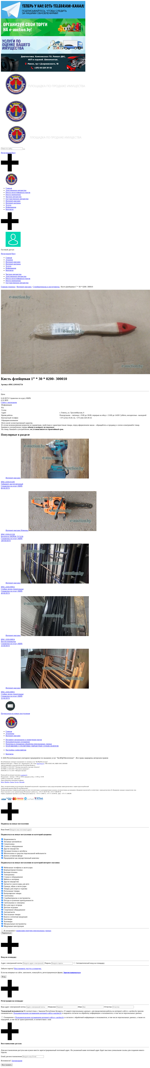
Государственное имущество (17, 199)
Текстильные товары (12, 914)
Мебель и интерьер (11, 879)
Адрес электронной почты (11, 963)
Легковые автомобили (13, 842)
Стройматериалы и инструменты (17, 898)
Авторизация (17, 1061)
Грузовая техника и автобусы (15, 851)
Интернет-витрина (13, 203)
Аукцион (9, 260)
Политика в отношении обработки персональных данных (29, 744)
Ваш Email (5, 830)
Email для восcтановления (11, 1056)
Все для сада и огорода (13, 905)
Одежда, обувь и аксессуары (15, 886)
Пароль (48, 963)
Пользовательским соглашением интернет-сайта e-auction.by (37, 1013)
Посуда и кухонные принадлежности (18, 900)
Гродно (17, 782)
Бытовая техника (10, 872)
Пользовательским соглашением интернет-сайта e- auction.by (39, 1017)
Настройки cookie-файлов (16, 750)
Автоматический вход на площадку (90, 963)
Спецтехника (9, 844)
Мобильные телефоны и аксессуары (18, 868)
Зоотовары (8, 919)
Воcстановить (7, 1065)
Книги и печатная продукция (15, 917)
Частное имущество (13, 197)
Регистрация (6, 153)
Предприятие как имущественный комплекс (21, 858)
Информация (11, 207)
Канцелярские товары (12, 893)
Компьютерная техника (13, 870)
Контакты (9, 209)
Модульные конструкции (14, 926)
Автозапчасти (9, 912)
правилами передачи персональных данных (33, 931)
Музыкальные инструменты (15, 924)
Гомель (12, 782)
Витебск (7, 782)
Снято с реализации (9, 402)
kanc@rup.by (40, 763)
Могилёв (21, 782)
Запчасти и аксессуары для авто (16, 884)
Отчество (108, 1007)
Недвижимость (10, 839)
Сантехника (8, 896)
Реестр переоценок (13, 195)
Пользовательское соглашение (18, 742)
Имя (80, 1007)
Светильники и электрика (14, 903)
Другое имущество (11, 849)
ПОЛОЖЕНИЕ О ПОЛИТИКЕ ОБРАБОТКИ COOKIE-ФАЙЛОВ (32, 746)
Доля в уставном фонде (13, 856)
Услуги (8, 205)
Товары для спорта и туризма (15, 889)
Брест (2, 782)
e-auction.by (24, 775)
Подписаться (6, 933)
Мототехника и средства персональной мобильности (25, 853)
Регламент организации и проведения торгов (24, 740)
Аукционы (10, 734)
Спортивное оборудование (14, 910)
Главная (9, 188)
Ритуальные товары (12, 891)
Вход (13, 153)
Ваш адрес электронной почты (13, 1007)
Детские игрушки (11, 907)
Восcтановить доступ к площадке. (27, 969)
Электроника (9, 875)
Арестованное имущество (16, 190)
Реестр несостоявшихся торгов (18, 192)
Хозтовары (8, 921)
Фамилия (52, 1007)
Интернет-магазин (13, 201)
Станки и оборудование (13, 846)
